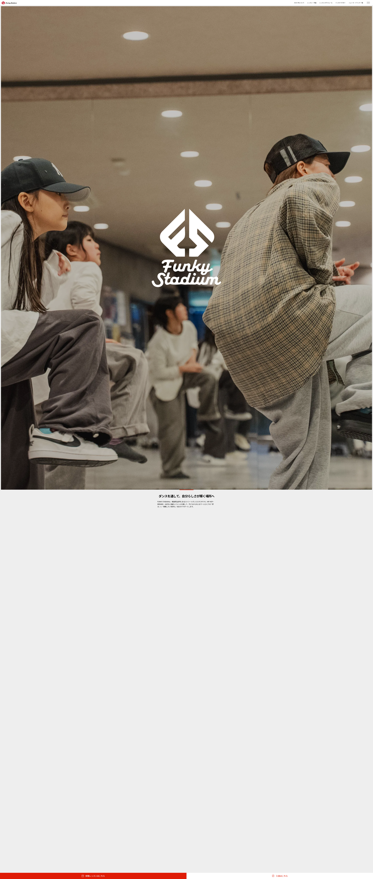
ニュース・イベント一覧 (356, 2)
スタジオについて (299, 2)
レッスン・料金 (311, 2)
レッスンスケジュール (325, 2)
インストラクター (340, 2)
